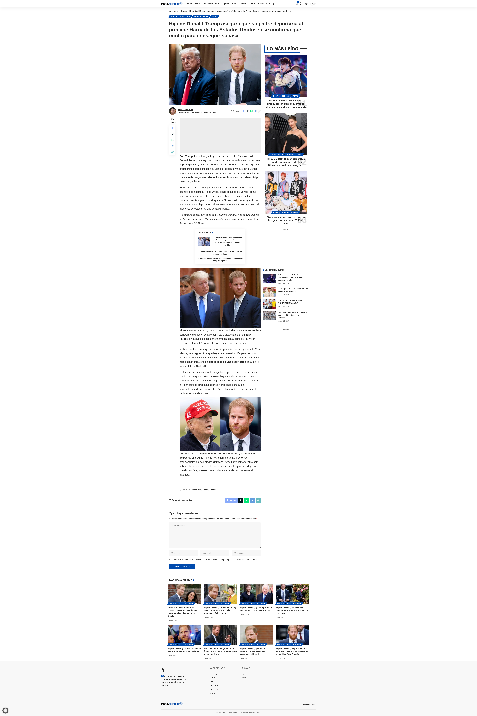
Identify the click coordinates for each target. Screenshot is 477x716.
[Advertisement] (220, 135)
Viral (214, 16)
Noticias (175, 16)
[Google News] (314, 704)
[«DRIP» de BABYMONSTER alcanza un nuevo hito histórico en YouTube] (269, 315)
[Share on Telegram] (255, 111)
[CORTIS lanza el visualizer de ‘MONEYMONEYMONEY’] (269, 304)
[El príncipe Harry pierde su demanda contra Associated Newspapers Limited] (256, 635)
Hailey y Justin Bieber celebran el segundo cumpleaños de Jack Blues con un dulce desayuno (286, 162)
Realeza (186, 16)
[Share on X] (247, 111)
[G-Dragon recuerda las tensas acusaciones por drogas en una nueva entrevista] (269, 278)
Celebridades (276, 154)
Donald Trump (197, 490)
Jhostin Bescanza (185, 109)
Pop (300, 154)
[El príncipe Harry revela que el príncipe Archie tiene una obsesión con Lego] (292, 594)
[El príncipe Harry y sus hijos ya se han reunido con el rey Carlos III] (256, 594)
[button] (273, 3)
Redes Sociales (201, 16)
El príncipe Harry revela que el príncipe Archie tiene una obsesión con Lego (292, 610)
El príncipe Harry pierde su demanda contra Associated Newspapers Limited (253, 651)
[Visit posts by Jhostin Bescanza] (172, 111)
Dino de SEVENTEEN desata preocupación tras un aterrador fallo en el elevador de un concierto (286, 103)
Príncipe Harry (210, 490)
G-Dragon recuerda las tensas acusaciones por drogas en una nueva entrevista (291, 277)
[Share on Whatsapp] (251, 111)
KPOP (275, 96)
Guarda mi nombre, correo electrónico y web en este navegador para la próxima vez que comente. (215, 560)
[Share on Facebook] (243, 111)
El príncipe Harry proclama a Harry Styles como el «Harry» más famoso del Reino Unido (220, 610)
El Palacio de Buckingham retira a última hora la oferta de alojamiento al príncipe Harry (220, 651)
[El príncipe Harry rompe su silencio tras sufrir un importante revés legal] (184, 635)
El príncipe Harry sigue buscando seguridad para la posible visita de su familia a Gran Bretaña (292, 651)
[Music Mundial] (172, 3)
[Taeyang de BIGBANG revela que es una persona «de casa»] (269, 292)
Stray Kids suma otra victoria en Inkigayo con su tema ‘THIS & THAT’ (286, 220)
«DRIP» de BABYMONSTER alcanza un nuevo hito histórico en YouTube (292, 314)
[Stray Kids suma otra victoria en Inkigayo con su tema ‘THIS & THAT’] (286, 192)
